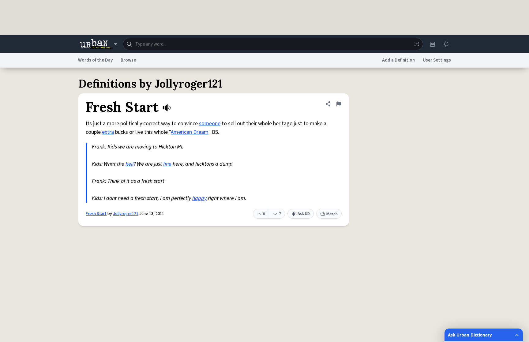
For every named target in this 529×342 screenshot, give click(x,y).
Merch (332, 214)
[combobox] (273, 44)
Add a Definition (398, 60)
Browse (128, 60)
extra (108, 132)
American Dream (189, 132)
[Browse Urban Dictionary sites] (98, 44)
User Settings (437, 60)
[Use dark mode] (445, 44)
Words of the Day (95, 60)
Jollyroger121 (125, 214)
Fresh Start (96, 214)
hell (129, 164)
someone (209, 123)
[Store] (432, 44)
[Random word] (416, 44)
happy (199, 198)
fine (167, 164)
